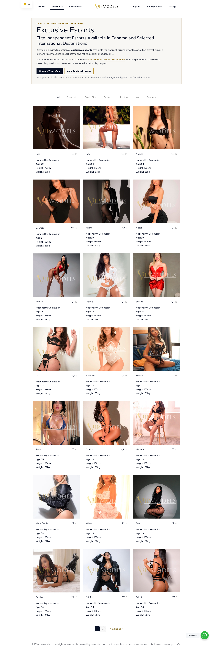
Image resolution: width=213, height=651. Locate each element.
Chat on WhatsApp (49, 71)
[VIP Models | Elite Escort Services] (107, 6)
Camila (89, 449)
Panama (151, 97)
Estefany (90, 597)
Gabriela (40, 227)
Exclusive (108, 97)
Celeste (139, 597)
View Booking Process (79, 71)
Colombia (72, 97)
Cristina (39, 597)
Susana (139, 301)
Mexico (124, 97)
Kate (88, 154)
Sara (138, 523)
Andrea (139, 154)
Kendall (139, 375)
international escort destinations (106, 59)
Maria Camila (42, 523)
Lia (37, 375)
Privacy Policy (116, 644)
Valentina (90, 375)
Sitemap (168, 644)
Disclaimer (155, 644)
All (58, 97)
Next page (115, 628)
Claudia (89, 301)
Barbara (39, 301)
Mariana (140, 449)
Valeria (89, 523)
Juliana (89, 227)
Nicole (139, 227)
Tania (38, 449)
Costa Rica (91, 97)
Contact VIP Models (136, 644)
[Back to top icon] (178, 644)
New (137, 97)
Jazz (38, 154)
